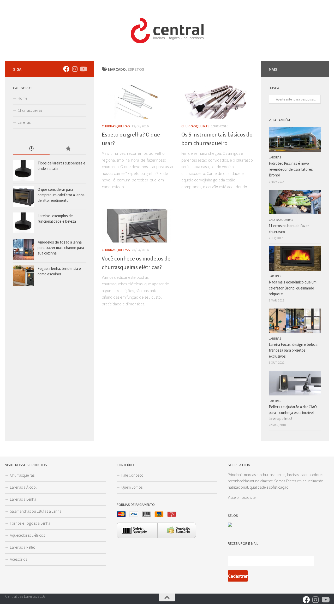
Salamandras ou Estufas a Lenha (36, 511)
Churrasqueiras (116, 126)
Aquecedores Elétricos (27, 535)
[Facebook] (66, 69)
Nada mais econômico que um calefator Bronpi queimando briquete (293, 288)
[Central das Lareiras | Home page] (167, 30)
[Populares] (68, 149)
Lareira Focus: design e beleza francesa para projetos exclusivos (293, 350)
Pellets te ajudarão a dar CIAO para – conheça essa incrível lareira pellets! (293, 412)
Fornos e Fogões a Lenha (30, 523)
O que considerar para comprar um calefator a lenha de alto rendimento (61, 195)
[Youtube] (83, 69)
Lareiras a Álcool (23, 487)
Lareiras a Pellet (22, 547)
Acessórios (18, 559)
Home (22, 98)
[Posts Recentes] (31, 149)
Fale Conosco (132, 475)
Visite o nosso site (241, 497)
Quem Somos (131, 487)
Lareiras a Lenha (23, 499)
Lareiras (24, 122)
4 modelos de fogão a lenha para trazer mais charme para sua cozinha (61, 248)
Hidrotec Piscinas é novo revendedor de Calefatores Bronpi (291, 169)
